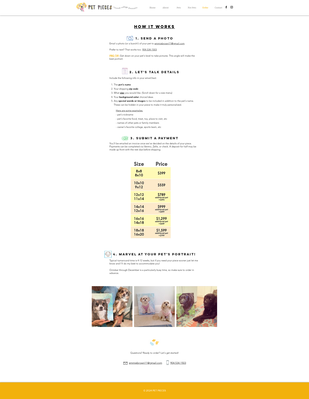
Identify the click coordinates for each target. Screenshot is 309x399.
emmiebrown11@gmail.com (169, 43)
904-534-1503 (149, 49)
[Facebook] (226, 7)
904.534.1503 (178, 363)
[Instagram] (231, 7)
